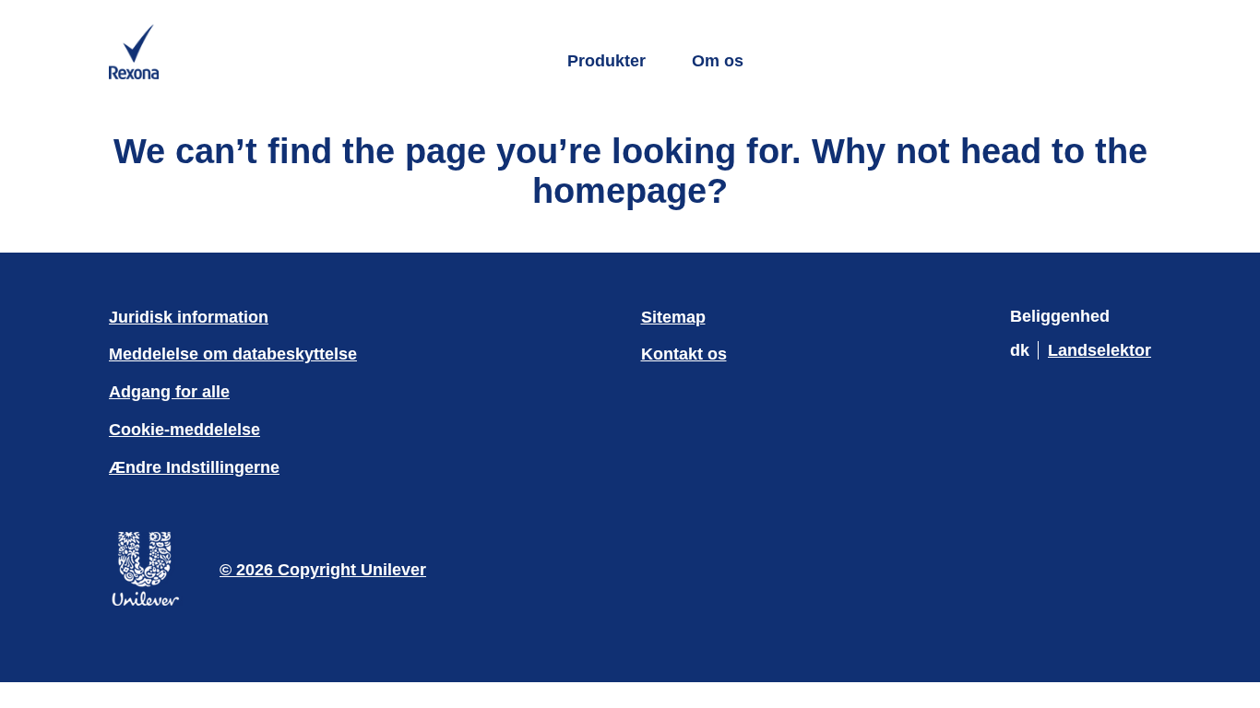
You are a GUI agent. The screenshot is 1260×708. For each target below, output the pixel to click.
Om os (717, 61)
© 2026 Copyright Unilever (323, 569)
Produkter (606, 61)
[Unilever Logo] (146, 602)
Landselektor (1099, 350)
